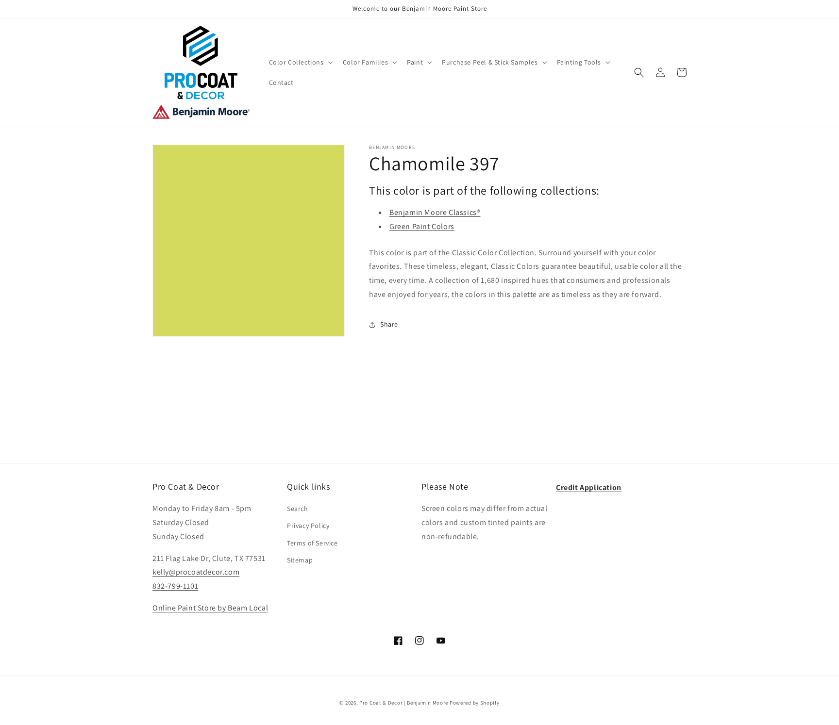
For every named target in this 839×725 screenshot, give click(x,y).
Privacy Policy (308, 525)
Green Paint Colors (421, 226)
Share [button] (389, 324)
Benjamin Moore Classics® (434, 212)
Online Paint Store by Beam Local (210, 608)
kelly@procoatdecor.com (195, 572)
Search (297, 508)
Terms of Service (312, 543)
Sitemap (300, 560)
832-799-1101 (175, 586)
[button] (300, 62)
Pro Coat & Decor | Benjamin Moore (403, 702)
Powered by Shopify (475, 702)
